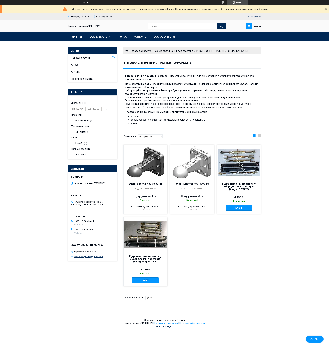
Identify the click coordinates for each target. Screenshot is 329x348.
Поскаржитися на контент (165, 323)
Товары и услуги (99, 36)
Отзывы (75, 71)
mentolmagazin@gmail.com (88, 256)
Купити (238, 208)
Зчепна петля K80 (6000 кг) (192, 183)
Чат (317, 339)
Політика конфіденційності (192, 323)
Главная (76, 36)
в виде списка (259, 136)
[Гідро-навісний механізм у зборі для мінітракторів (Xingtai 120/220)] (239, 162)
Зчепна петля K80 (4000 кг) (145, 183)
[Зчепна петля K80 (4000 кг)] (145, 162)
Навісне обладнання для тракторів (173, 51)
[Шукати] (221, 26)
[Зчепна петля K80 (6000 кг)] (192, 162)
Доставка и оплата (166, 36)
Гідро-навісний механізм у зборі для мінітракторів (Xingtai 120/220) (239, 186)
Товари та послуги (140, 51)
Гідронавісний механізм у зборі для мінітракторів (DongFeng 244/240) (145, 259)
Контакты (140, 36)
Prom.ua (181, 320)
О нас (124, 36)
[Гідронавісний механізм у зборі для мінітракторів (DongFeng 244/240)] (145, 234)
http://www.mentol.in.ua (85, 251)
